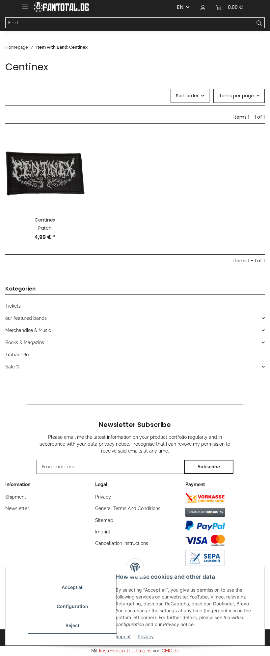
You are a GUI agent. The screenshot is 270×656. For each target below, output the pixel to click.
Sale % (12, 366)
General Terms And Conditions (127, 508)
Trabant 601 (18, 354)
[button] (203, 7)
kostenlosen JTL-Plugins (125, 650)
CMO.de (170, 650)
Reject (72, 625)
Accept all (73, 587)
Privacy (146, 636)
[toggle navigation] (25, 4)
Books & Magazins (24, 342)
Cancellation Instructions (121, 543)
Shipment (15, 497)
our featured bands (26, 318)
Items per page (236, 95)
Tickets (13, 306)
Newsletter (17, 508)
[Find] (259, 23)
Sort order (187, 95)
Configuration (72, 606)
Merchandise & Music (28, 330)
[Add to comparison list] (73, 145)
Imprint (123, 636)
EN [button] (180, 7)
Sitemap (104, 520)
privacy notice (114, 444)
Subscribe (209, 466)
